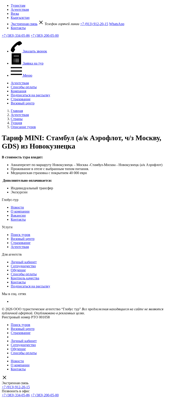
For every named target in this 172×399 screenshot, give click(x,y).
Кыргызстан (20, 17)
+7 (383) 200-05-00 (45, 35)
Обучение (18, 270)
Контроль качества (25, 278)
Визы (15, 13)
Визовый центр (22, 103)
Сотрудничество (23, 266)
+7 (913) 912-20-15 (94, 24)
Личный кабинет (24, 262)
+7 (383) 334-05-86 (16, 35)
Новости (17, 207)
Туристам (18, 5)
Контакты (18, 28)
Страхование (20, 99)
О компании (20, 211)
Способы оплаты (24, 87)
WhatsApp (116, 24)
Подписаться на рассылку (30, 95)
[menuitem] (90, 6)
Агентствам (20, 9)
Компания (18, 91)
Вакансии (18, 215)
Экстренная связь (24, 24)
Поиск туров (20, 235)
